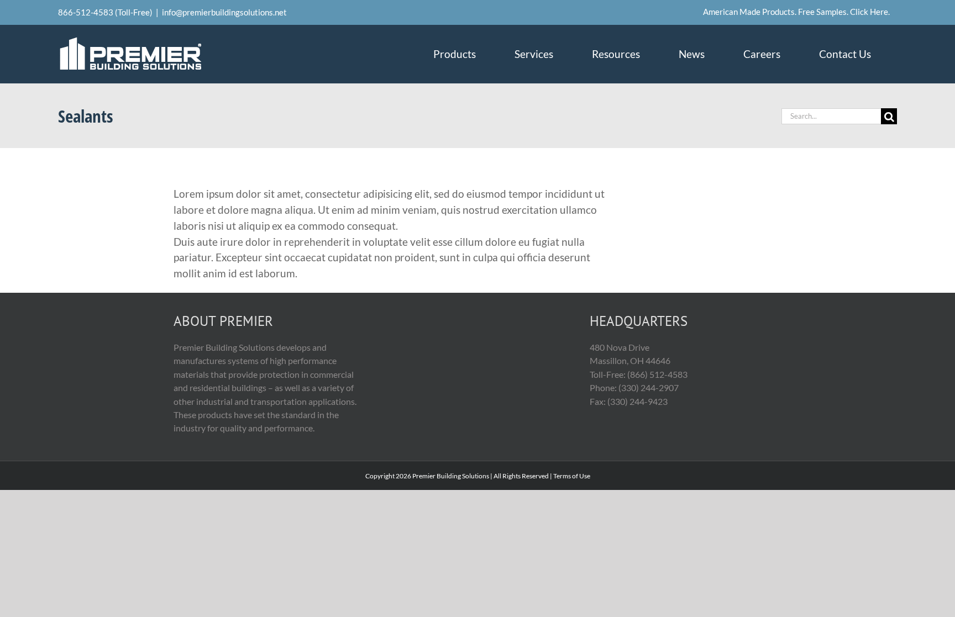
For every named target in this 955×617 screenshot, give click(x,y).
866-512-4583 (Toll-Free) (105, 12)
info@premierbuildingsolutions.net (224, 12)
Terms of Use (571, 476)
